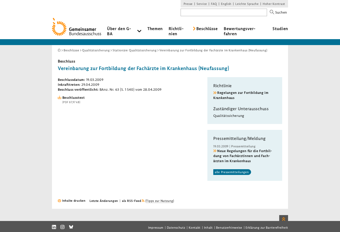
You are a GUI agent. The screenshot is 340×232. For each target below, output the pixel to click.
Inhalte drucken (74, 200)
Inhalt (208, 227)
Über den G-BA (119, 31)
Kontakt (194, 227)
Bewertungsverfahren (239, 31)
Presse (188, 4)
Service (202, 4)
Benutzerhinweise (229, 227)
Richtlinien (176, 31)
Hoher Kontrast (274, 4)
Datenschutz (176, 227)
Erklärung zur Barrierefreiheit (267, 227)
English (226, 4)
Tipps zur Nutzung (159, 201)
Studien (280, 28)
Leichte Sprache (247, 4)
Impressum (155, 227)
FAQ (214, 4)
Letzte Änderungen (104, 201)
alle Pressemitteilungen (232, 172)
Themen (155, 28)
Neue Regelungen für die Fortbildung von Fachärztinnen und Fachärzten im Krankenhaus (242, 156)
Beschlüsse (207, 28)
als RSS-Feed (131, 201)
